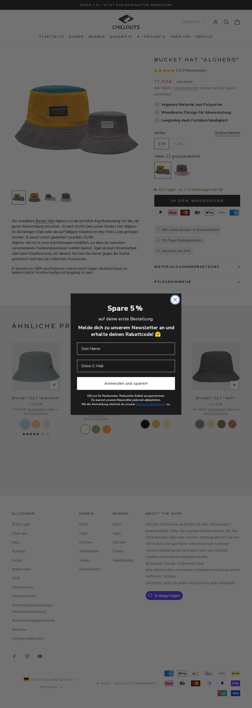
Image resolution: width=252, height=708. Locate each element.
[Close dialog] (175, 299)
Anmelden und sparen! (126, 383)
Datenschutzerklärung (151, 404)
